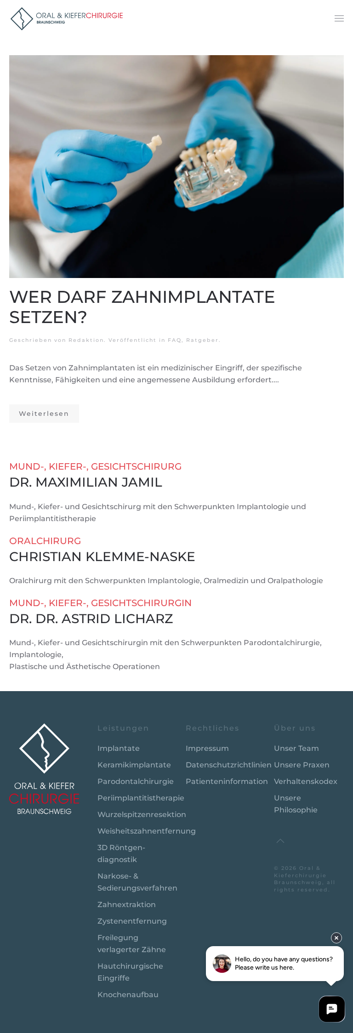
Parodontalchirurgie (135, 781)
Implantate (118, 748)
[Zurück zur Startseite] (66, 18)
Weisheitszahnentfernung (146, 831)
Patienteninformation (227, 781)
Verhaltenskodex (305, 781)
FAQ (175, 340)
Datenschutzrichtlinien (229, 765)
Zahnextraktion (126, 904)
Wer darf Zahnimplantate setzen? (142, 307)
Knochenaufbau (128, 994)
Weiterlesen (44, 413)
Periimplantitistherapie (140, 798)
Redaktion (86, 340)
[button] (339, 18)
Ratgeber (202, 340)
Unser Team (296, 748)
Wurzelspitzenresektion (141, 814)
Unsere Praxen (302, 765)
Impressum (207, 748)
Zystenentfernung (132, 921)
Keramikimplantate (134, 765)
